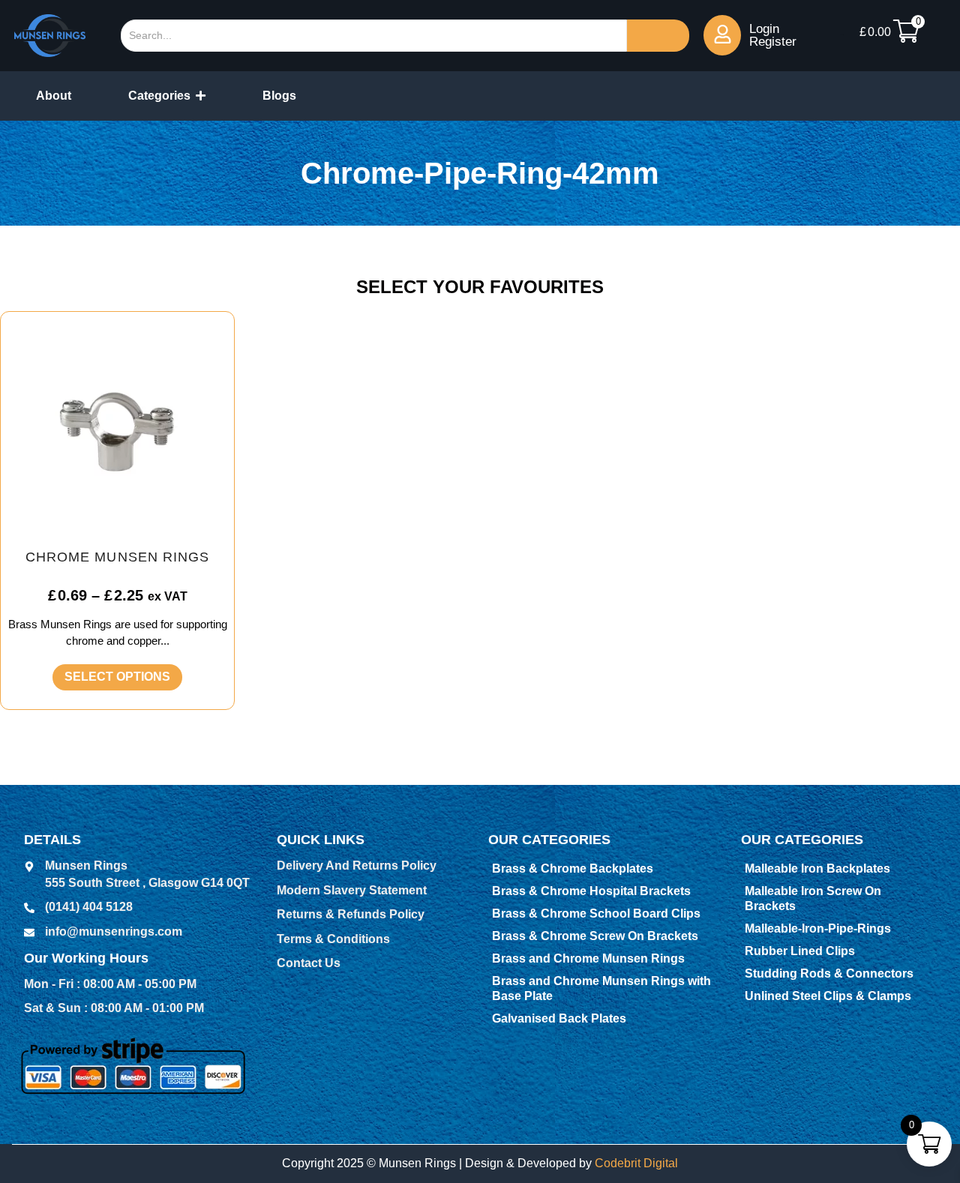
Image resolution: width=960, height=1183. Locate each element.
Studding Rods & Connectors (829, 973)
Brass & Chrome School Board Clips (596, 913)
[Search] (658, 35)
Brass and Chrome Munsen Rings (588, 958)
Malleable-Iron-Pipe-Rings (818, 928)
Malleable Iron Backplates (817, 868)
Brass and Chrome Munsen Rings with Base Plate (601, 988)
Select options (117, 676)
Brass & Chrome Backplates (572, 868)
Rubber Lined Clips (800, 951)
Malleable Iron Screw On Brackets (813, 898)
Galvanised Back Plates (559, 1018)
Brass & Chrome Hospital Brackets (591, 891)
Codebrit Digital (636, 1163)
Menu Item (842, 34)
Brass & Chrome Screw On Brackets (595, 936)
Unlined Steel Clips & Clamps (828, 996)
